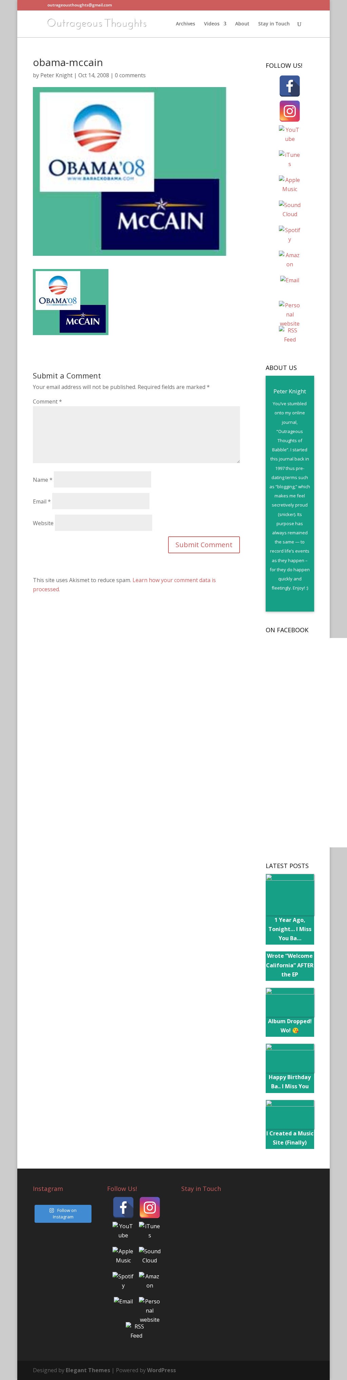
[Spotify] (290, 236)
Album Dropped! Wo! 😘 (290, 1025)
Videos (212, 24)
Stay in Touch (274, 24)
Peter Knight (56, 75)
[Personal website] (290, 312)
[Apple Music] (290, 186)
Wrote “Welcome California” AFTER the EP (289, 965)
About (242, 24)
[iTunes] (290, 161)
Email (42, 501)
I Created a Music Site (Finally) (289, 1138)
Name (43, 479)
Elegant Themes (88, 1370)
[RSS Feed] (290, 337)
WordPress (161, 1370)
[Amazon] (290, 261)
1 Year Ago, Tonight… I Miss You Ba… (289, 929)
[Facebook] (290, 86)
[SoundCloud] (290, 211)
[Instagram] (290, 111)
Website (43, 523)
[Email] (290, 286)
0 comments (130, 75)
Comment (47, 401)
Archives (185, 24)
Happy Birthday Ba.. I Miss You (290, 1081)
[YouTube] (290, 136)
